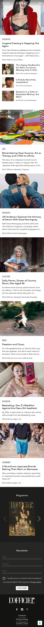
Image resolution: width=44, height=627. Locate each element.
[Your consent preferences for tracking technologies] (40, 623)
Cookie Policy (22, 623)
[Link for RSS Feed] (27, 610)
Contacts (22, 615)
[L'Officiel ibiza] (22, 3)
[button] (39, 518)
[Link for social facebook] (17, 610)
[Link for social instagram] (22, 610)
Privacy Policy (36, 582)
